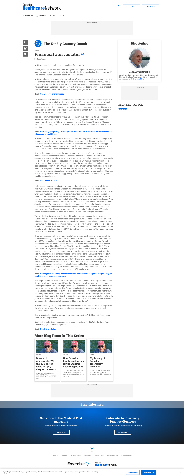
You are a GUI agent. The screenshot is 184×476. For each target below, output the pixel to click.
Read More (140, 79)
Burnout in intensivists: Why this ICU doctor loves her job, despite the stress (46, 364)
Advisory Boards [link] (76, 456)
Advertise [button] (57, 15)
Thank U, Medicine (48, 329)
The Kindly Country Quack (65, 43)
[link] (25, 42)
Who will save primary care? (52, 94)
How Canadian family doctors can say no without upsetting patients (73, 362)
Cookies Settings (126, 456)
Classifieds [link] (28, 15)
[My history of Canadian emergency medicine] (101, 346)
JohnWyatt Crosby (139, 71)
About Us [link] (55, 456)
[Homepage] (42, 7)
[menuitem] (29, 15)
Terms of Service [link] (112, 456)
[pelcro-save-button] (82, 54)
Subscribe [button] (61, 432)
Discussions (123, 110)
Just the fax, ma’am (48, 180)
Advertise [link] (64, 456)
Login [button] (131, 7)
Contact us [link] (87, 456)
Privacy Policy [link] (99, 456)
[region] (92, 472)
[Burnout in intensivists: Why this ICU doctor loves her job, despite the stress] (47, 346)
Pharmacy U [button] (44, 15)
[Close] (180, 472)
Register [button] (151, 7)
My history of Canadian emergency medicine (97, 362)
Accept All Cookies (148, 472)
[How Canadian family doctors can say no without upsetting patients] (74, 346)
